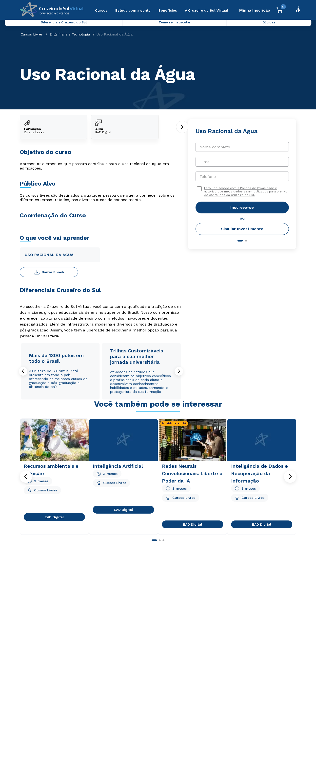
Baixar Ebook (53, 272)
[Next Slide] (179, 371)
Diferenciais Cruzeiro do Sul (64, 22)
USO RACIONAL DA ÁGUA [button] (49, 254)
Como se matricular (175, 22)
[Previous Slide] (23, 371)
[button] (26, 476)
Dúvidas (268, 22)
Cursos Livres (32, 34)
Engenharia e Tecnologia (69, 34)
